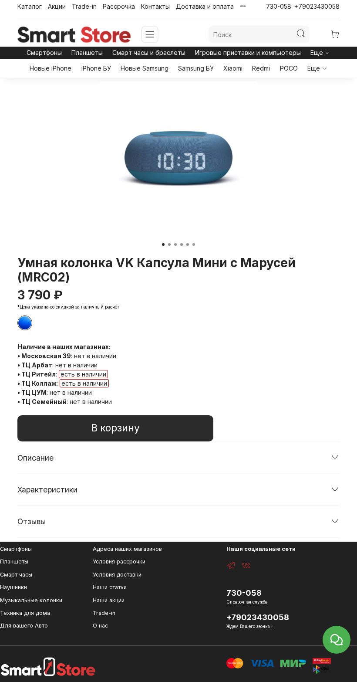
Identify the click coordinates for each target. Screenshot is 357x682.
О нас (100, 625)
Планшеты (87, 52)
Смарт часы (16, 574)
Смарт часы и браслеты (148, 52)
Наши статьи (110, 587)
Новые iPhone (50, 68)
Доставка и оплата (205, 6)
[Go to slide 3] (175, 244)
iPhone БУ (96, 68)
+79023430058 (317, 6)
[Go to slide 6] (193, 244)
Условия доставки (117, 574)
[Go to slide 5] (187, 244)
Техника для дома (25, 613)
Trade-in (84, 6)
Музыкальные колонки (31, 600)
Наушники (13, 587)
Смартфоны (44, 52)
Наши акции (109, 600)
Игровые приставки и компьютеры (248, 52)
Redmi (261, 68)
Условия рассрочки (119, 561)
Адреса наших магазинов (127, 549)
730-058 (278, 6)
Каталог (29, 6)
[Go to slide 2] (169, 244)
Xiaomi (232, 68)
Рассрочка (119, 6)
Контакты (155, 6)
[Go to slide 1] (163, 244)
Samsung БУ (196, 68)
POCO (289, 68)
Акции (57, 6)
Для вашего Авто (24, 625)
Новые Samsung (144, 68)
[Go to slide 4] (181, 244)
